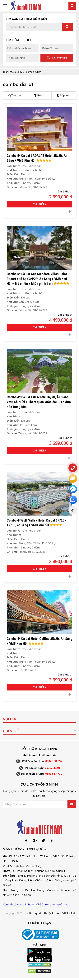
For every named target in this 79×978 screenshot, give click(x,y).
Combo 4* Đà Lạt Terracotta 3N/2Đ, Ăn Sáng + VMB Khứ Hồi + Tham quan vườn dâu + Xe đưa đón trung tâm (39, 402)
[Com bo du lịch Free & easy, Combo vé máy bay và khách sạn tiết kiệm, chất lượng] (26, 5)
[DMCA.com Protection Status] (39, 964)
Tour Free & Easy (12, 71)
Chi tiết (38, 204)
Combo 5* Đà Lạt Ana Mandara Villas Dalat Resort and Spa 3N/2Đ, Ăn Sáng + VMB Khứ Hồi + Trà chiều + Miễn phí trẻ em (37, 279)
